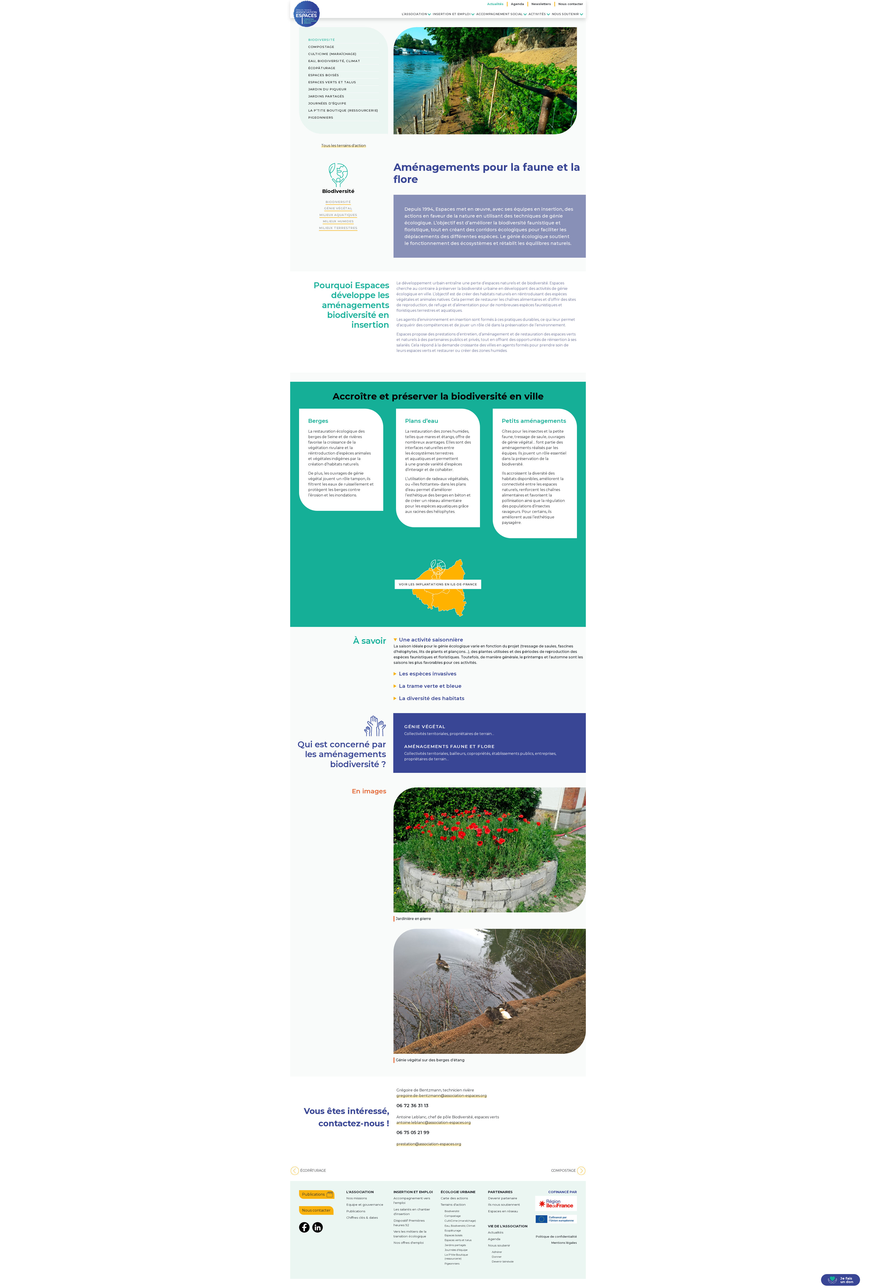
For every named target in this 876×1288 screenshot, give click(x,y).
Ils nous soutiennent (504, 1204)
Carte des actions (454, 1198)
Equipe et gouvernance (364, 1204)
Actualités (495, 4)
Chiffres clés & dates (362, 1217)
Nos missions (356, 1198)
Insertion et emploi (451, 14)
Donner (497, 1256)
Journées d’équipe (327, 103)
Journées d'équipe (456, 1250)
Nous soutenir (565, 14)
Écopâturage (321, 68)
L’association (414, 14)
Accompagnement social (499, 14)
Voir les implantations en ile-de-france (438, 584)
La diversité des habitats (431, 698)
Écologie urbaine (458, 1192)
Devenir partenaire (502, 1198)
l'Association (360, 1192)
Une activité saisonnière (431, 639)
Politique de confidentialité (556, 1236)
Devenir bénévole (503, 1261)
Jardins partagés (326, 96)
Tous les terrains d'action (343, 145)
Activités (537, 14)
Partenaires (500, 1192)
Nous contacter (570, 4)
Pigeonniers (320, 117)
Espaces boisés (323, 75)
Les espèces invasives (427, 673)
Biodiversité (321, 40)
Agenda (517, 4)
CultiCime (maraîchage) (332, 54)
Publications (313, 1194)
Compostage (321, 47)
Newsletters (541, 4)
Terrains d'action (453, 1204)
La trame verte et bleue (430, 686)
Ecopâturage (453, 1230)
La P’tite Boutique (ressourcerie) (343, 110)
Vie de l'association (507, 1226)
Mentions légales (564, 1242)
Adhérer (497, 1252)
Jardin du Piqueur (327, 89)
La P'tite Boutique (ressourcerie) (456, 1256)
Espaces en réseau (503, 1211)
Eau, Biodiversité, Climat (334, 61)
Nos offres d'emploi (409, 1242)
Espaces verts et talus (332, 82)
